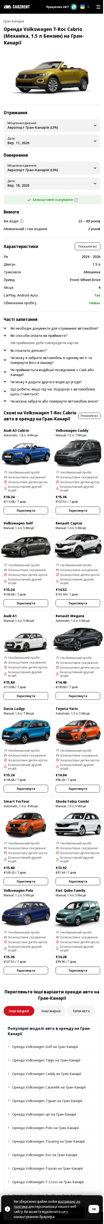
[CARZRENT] (22, 7)
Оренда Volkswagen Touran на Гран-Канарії (47, 1168)
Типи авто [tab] (81, 1011)
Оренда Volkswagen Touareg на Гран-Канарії (48, 1141)
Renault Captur (69, 523)
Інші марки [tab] (50, 1011)
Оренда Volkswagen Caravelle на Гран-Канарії (49, 1087)
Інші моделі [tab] (19, 1011)
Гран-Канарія (14, 21)
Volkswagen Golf (18, 523)
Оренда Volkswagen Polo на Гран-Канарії (45, 1127)
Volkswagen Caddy (72, 430)
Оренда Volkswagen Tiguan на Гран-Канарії (47, 1100)
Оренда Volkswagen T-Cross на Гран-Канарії (48, 1181)
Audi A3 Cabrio (16, 430)
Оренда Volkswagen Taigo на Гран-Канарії (46, 1060)
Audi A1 (10, 615)
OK (94, 1209)
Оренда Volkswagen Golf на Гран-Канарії (45, 1046)
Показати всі (87, 246)
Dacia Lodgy (14, 708)
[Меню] (98, 7)
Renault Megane (70, 615)
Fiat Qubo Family (70, 890)
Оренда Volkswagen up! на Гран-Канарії (44, 1114)
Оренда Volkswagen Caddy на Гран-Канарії (46, 1073)
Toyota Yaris (67, 708)
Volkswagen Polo (18, 890)
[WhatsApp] (74, 7)
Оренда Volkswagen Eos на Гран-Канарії (44, 1154)
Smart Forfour (17, 801)
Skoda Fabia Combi (72, 801)
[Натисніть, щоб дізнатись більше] (76, 200)
